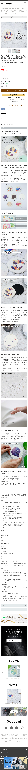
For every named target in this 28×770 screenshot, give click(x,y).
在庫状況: (3, 83)
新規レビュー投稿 (5, 66)
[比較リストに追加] (3, 109)
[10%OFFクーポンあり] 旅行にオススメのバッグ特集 (13, 17)
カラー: (2, 73)
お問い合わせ (4, 763)
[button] (13, 96)
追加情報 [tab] (4, 605)
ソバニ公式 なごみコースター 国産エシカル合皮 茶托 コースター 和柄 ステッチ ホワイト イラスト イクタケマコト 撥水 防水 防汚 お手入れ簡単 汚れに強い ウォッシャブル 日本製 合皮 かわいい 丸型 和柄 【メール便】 (14, 678)
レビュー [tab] (4, 609)
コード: (2, 81)
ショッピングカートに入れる (14, 90)
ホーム (2, 7)
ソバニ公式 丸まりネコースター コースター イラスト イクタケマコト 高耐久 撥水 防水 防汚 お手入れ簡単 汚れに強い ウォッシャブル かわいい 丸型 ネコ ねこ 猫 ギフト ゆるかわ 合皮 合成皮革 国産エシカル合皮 (14, 703)
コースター (19, 7)
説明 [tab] (3, 127)
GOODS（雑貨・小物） (10, 7)
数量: (2, 86)
